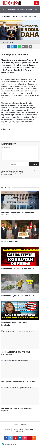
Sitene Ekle (19, 432)
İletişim (21, 429)
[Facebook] (8, 46)
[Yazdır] (26, 46)
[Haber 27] (11, 3)
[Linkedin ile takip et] (20, 438)
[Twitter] (12, 46)
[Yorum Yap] (30, 46)
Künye (15, 429)
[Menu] (36, 3)
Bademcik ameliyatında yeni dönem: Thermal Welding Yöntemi (22, 9)
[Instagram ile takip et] (24, 438)
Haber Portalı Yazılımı (11, 444)
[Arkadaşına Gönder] (23, 46)
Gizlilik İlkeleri (29, 429)
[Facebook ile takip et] (6, 438)
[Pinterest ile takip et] (29, 438)
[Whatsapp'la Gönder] (19, 46)
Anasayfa (8, 429)
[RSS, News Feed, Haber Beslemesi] (34, 438)
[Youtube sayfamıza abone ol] (15, 438)
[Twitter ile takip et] (10, 438)
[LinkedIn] (15, 46)
